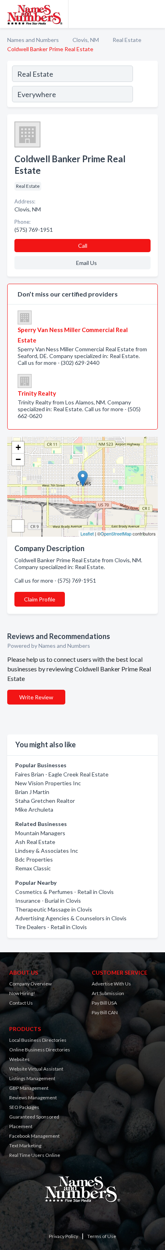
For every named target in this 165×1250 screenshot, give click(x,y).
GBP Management (28, 1088)
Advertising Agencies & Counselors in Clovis (71, 918)
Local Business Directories (37, 1040)
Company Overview (30, 984)
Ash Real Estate (35, 841)
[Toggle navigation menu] (154, 14)
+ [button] (18, 447)
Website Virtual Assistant (36, 1069)
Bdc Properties (34, 859)
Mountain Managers (40, 833)
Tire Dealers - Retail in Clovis (51, 927)
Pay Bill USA (104, 1003)
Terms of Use (101, 1236)
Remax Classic (33, 868)
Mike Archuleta (34, 809)
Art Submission (108, 993)
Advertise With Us (111, 984)
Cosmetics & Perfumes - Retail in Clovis (64, 891)
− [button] (18, 459)
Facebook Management (34, 1136)
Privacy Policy (63, 1236)
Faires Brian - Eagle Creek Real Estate (62, 774)
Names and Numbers (33, 39)
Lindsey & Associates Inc (46, 850)
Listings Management (32, 1078)
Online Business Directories (39, 1050)
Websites (19, 1059)
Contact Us (21, 1003)
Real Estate (127, 39)
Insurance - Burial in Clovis (48, 900)
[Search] (145, 85)
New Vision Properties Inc (48, 783)
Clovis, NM (85, 39)
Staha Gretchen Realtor (45, 800)
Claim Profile (39, 599)
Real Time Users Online (34, 1155)
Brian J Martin (32, 791)
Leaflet (87, 533)
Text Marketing (25, 1145)
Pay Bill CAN (105, 1012)
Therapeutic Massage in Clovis (53, 909)
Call (82, 245)
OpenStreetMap (116, 533)
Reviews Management (33, 1098)
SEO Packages (24, 1107)
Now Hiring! (22, 993)
